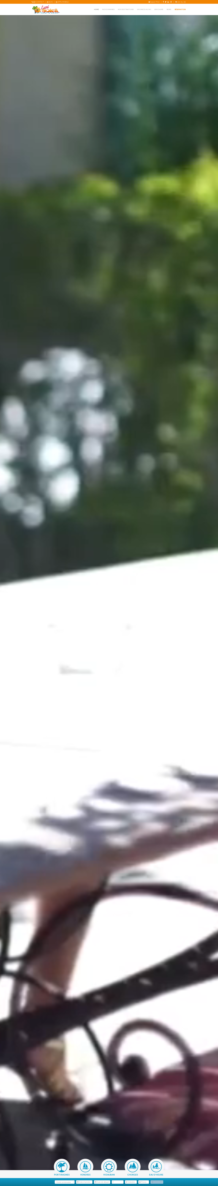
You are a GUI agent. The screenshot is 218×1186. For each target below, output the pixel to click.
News (169, 9)
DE (185, 2)
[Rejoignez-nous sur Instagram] (171, 2)
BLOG (51, 2)
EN (179, 2)
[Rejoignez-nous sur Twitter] (165, 2)
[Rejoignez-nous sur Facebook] (163, 2)
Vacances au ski (144, 9)
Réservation (180, 9)
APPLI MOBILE (63, 2)
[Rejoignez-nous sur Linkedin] (168, 2)
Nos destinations (126, 9)
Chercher (157, 1182)
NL (182, 2)
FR (176, 2)
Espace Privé (155, 2)
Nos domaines (108, 9)
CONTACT (40, 2)
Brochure (159, 9)
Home (96, 9)
